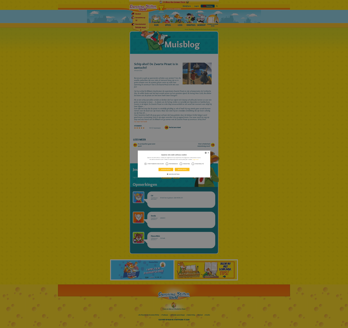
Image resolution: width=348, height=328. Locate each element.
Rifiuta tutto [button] (182, 169)
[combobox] (206, 153)
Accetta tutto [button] (165, 169)
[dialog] (174, 164)
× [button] (208, 152)
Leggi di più (195, 159)
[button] (174, 174)
